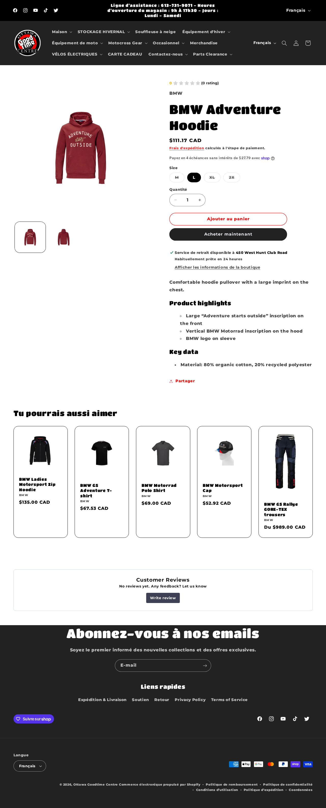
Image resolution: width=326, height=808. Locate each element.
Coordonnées (301, 790)
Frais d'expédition (186, 148)
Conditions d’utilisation (217, 790)
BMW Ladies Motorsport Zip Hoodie (37, 484)
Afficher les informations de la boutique (217, 267)
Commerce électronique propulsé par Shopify (159, 784)
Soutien (140, 700)
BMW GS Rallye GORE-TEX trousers (281, 509)
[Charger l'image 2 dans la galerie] (63, 237)
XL (215, 178)
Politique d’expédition (263, 790)
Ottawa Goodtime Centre (96, 784)
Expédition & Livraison (102, 700)
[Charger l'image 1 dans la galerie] (30, 237)
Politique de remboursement (231, 784)
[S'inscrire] (205, 665)
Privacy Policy (190, 700)
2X (234, 178)
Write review (163, 598)
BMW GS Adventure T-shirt (96, 490)
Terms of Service (229, 700)
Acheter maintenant (228, 234)
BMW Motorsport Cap (223, 488)
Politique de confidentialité (288, 784)
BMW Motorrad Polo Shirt (159, 488)
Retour (161, 700)
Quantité (178, 189)
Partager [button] (185, 381)
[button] (61, 31)
